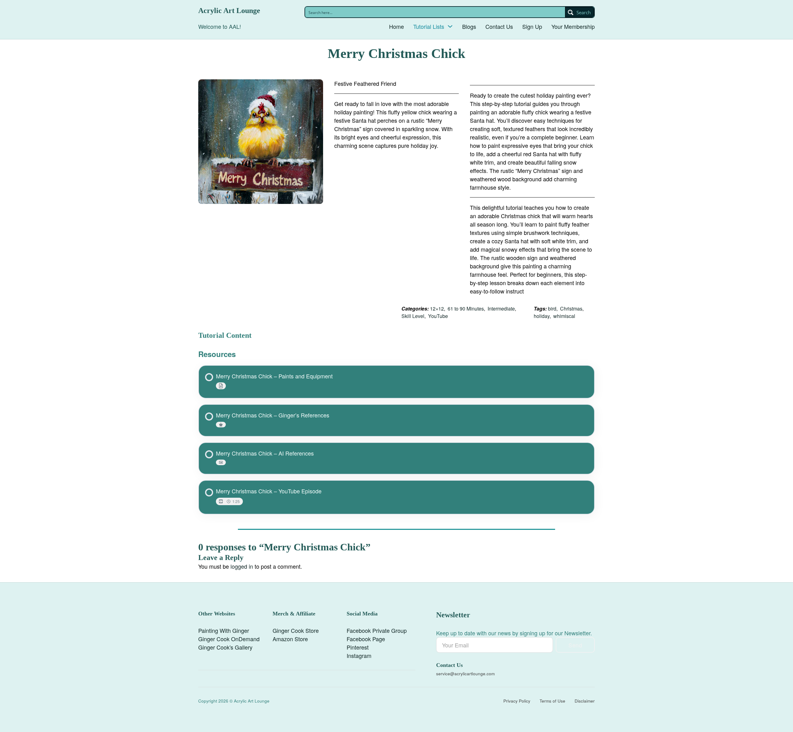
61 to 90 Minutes (466, 308)
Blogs (469, 26)
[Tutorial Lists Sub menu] (450, 26)
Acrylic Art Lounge (229, 11)
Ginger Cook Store (296, 630)
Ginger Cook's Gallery (225, 647)
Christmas (571, 308)
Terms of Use (552, 701)
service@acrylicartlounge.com (465, 674)
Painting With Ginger (223, 630)
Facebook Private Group (377, 630)
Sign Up (532, 26)
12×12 (437, 308)
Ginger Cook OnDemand (229, 639)
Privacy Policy (516, 701)
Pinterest (358, 647)
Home (396, 26)
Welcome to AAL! (219, 26)
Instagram (359, 655)
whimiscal (564, 316)
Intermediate (501, 308)
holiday (542, 316)
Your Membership (573, 26)
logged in (241, 566)
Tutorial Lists (428, 26)
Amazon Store (290, 639)
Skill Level (412, 316)
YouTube (438, 316)
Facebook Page (366, 639)
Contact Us (499, 26)
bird (552, 308)
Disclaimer (585, 701)
